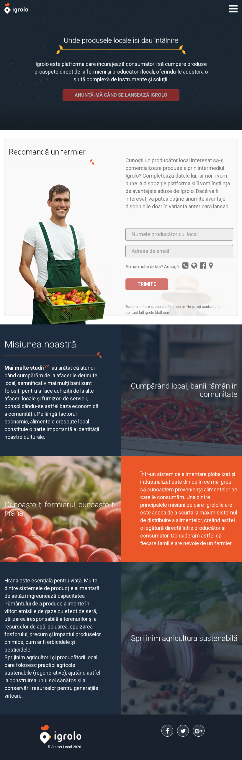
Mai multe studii (24, 368)
